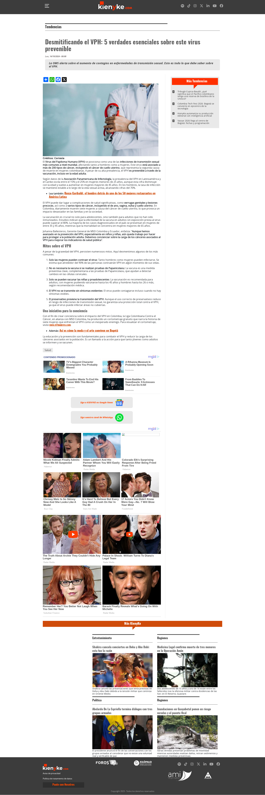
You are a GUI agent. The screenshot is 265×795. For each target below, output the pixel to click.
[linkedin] (207, 6)
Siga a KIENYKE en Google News (96, 402)
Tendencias (53, 27)
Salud (48, 350)
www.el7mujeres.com (60, 325)
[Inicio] (115, 6)
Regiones (162, 638)
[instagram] (195, 6)
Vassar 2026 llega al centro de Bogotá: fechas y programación (193, 122)
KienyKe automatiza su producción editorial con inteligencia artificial (195, 114)
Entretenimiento (102, 638)
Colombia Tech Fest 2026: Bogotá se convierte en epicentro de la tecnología (196, 106)
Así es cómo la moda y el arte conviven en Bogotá (89, 330)
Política (97, 700)
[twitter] (201, 6)
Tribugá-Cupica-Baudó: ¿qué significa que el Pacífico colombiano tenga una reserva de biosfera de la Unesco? (196, 95)
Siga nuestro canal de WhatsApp (96, 417)
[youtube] (215, 6)
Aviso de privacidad (51, 773)
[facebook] (221, 6)
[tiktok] (188, 6)
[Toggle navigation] (47, 6)
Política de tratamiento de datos (57, 778)
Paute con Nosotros (63, 784)
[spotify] (182, 6)
